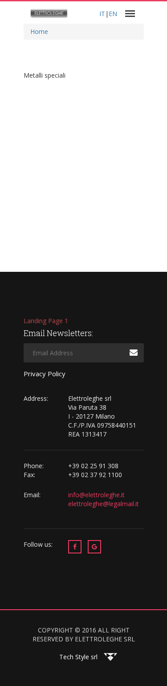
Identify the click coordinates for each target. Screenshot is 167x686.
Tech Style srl (78, 657)
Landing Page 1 (46, 320)
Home (39, 31)
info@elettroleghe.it (97, 495)
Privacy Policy (44, 373)
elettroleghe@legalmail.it (103, 503)
